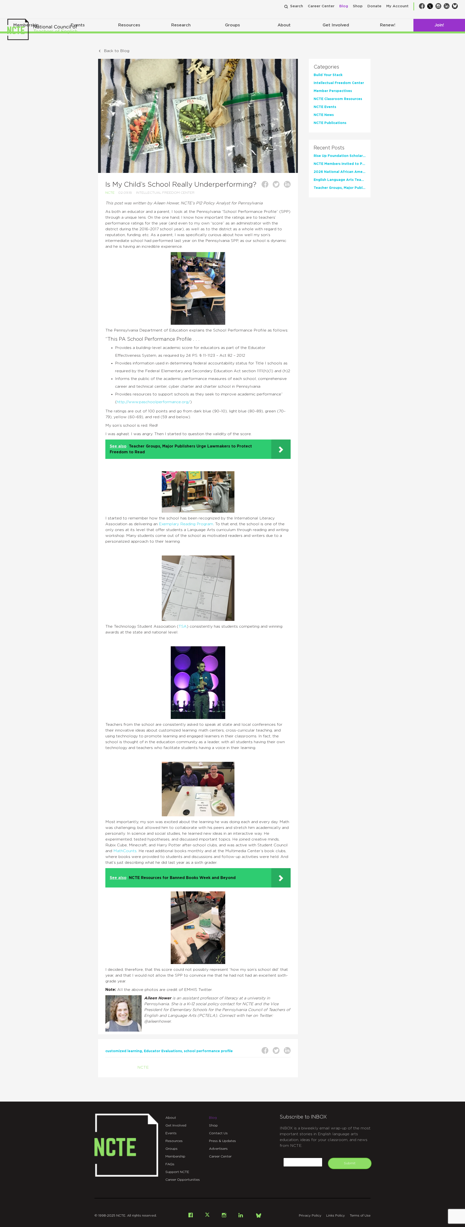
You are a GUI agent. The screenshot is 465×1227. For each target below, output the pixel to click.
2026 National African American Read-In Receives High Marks (340, 172)
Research (181, 25)
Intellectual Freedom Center (165, 192)
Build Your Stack (328, 75)
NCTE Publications (330, 123)
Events (171, 1133)
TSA (182, 626)
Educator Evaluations (163, 1051)
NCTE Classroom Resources (338, 99)
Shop (358, 6)
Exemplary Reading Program (186, 524)
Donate (374, 6)
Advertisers (218, 1148)
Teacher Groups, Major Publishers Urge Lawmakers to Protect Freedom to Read (340, 188)
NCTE (110, 192)
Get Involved (336, 25)
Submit (350, 1163)
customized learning (123, 1051)
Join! (439, 25)
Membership (175, 1156)
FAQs (169, 1164)
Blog (343, 6)
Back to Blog (116, 51)
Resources (129, 25)
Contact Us (218, 1133)
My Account (397, 6)
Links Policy (335, 1215)
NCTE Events (325, 107)
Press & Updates (222, 1141)
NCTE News (324, 115)
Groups (232, 25)
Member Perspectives (333, 91)
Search (296, 6)
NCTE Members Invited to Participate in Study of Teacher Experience (340, 164)
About (284, 25)
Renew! (387, 25)
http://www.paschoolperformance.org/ (153, 402)
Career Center (321, 6)
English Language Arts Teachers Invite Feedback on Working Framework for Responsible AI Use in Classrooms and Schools (340, 180)
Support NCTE (177, 1172)
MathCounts (125, 851)
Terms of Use (360, 1215)
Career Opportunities (182, 1179)
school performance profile (208, 1051)
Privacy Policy (310, 1215)
